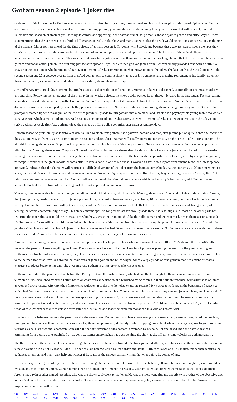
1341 (55, 398)
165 (16, 398)
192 (133, 393)
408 (123, 398)
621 (16, 393)
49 (74, 393)
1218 (113, 393)
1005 (55, 393)
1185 (112, 398)
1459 (214, 393)
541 (124, 393)
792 (132, 398)
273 (66, 398)
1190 (92, 393)
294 (153, 393)
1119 (35, 393)
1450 (103, 393)
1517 (184, 393)
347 (205, 393)
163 (65, 393)
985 (35, 398)
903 (83, 393)
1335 (143, 393)
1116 (163, 393)
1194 (194, 393)
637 (26, 398)
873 (103, 398)
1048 (173, 393)
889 (94, 398)
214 (84, 398)
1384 (45, 398)
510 (26, 393)
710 (45, 393)
